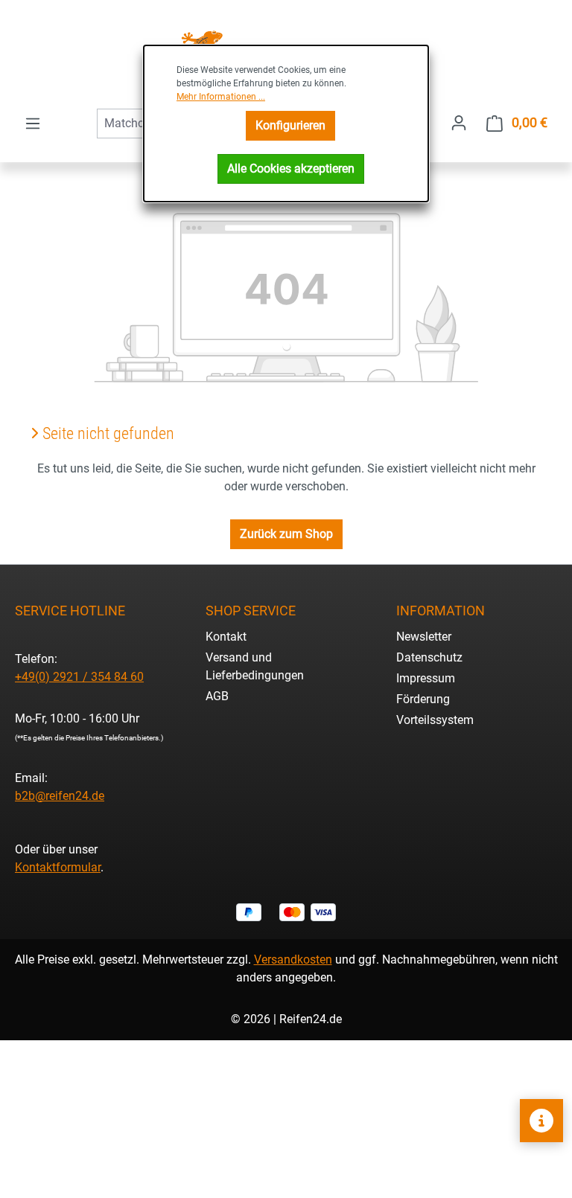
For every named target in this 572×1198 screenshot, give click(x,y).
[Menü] (33, 123)
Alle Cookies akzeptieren (291, 168)
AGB (217, 696)
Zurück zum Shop (286, 534)
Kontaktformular (58, 867)
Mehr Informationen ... (221, 97)
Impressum (425, 678)
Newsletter (423, 637)
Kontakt (226, 637)
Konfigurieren (290, 125)
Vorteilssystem (435, 720)
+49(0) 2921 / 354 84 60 (79, 677)
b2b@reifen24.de (59, 796)
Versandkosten (293, 959)
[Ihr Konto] (459, 123)
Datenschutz (429, 657)
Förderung (423, 699)
